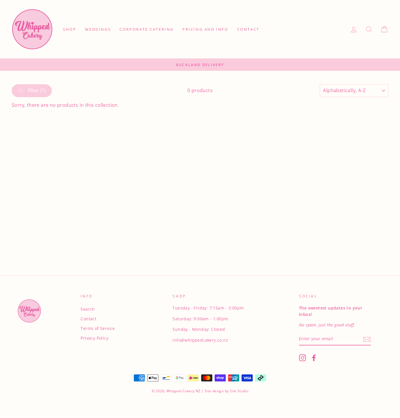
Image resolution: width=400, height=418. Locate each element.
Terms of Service (98, 328)
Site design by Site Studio (226, 390)
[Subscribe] (367, 339)
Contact (88, 318)
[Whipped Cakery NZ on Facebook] (313, 357)
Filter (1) (36, 90)
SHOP (69, 29)
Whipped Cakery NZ (183, 390)
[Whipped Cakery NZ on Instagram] (302, 357)
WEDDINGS (98, 29)
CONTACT (248, 29)
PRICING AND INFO (205, 29)
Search (88, 309)
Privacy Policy (94, 338)
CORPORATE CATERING (146, 29)
